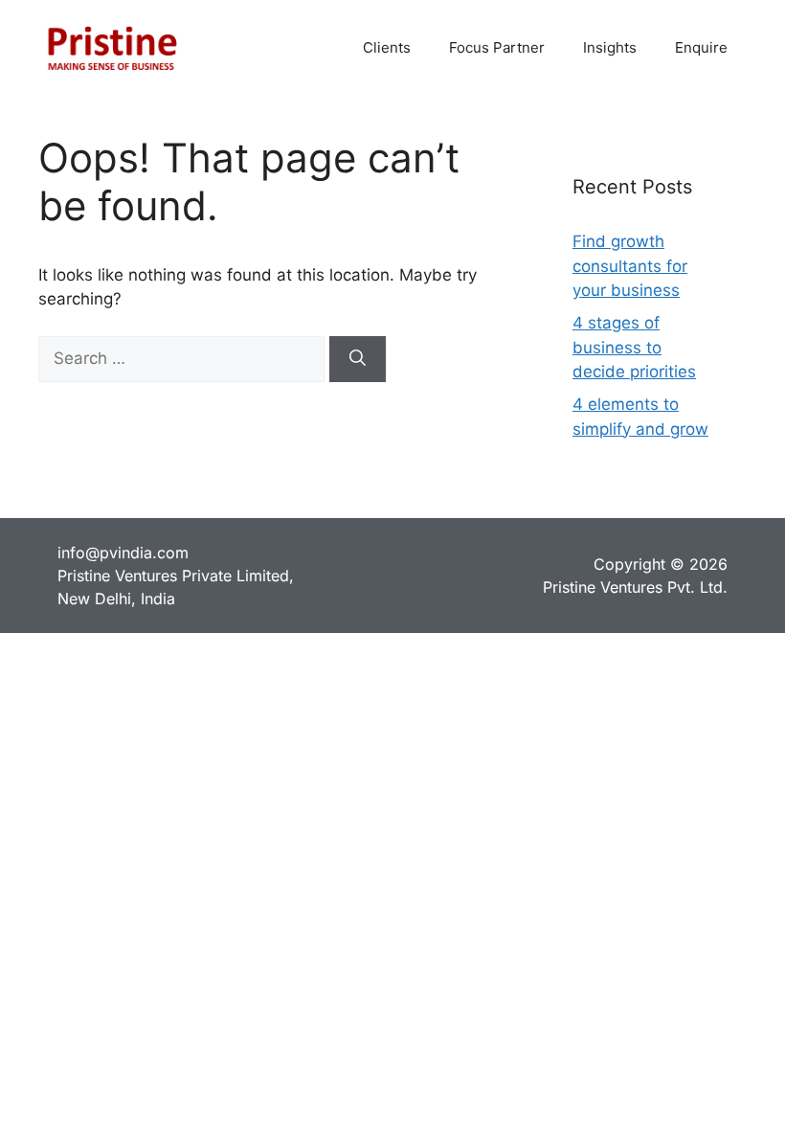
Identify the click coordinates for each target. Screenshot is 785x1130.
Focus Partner (497, 47)
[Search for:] (183, 358)
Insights (610, 47)
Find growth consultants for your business (629, 266)
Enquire (701, 47)
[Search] (357, 359)
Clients (387, 47)
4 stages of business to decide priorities (634, 347)
